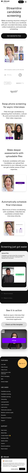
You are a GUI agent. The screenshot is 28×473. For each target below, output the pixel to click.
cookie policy (14, 466)
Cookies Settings (14, 468)
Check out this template (14, 324)
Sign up (21, 2)
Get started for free (14, 36)
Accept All (22, 468)
